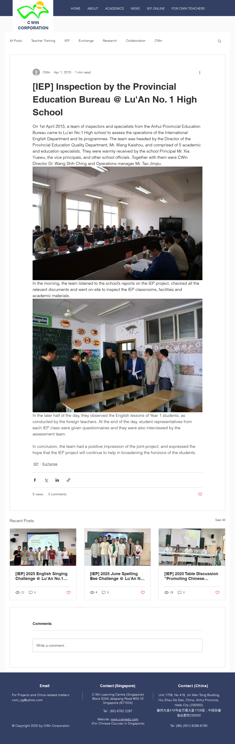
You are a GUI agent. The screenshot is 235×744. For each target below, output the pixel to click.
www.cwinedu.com (124, 719)
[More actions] (199, 72)
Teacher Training (43, 41)
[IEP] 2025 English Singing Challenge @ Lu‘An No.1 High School (41, 576)
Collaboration (135, 41)
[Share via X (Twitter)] (46, 480)
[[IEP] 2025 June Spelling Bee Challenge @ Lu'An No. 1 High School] (117, 547)
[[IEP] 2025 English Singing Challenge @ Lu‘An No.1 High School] (43, 547)
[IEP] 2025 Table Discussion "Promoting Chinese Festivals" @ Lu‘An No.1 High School (191, 576)
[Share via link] (68, 480)
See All (220, 520)
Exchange (86, 41)
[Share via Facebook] (35, 480)
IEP (67, 41)
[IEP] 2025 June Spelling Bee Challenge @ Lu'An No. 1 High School (117, 576)
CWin (158, 41)
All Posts (16, 41)
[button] (219, 41)
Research (110, 41)
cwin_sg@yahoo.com (27, 700)
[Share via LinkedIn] (57, 480)
